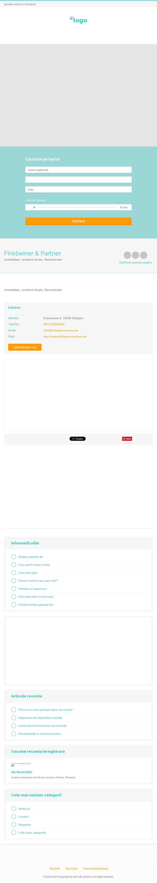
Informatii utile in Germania (35, 596)
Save (128, 438)
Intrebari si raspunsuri (32, 588)
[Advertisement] (78, 485)
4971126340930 (53, 324)
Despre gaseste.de (30, 556)
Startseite (54, 868)
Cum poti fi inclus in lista (33, 564)
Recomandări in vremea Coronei (39, 733)
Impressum (71, 868)
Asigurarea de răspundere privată (40, 717)
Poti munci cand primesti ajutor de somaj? (45, 709)
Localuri (23, 816)
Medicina (24, 808)
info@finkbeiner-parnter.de (60, 330)
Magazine (24, 824)
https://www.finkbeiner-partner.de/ (65, 336)
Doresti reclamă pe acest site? (38, 580)
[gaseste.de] (78, 20)
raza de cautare (35, 200)
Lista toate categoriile (32, 832)
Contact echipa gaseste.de (35, 604)
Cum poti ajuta (27, 572)
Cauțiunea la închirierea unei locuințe (42, 725)
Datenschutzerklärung (95, 868)
